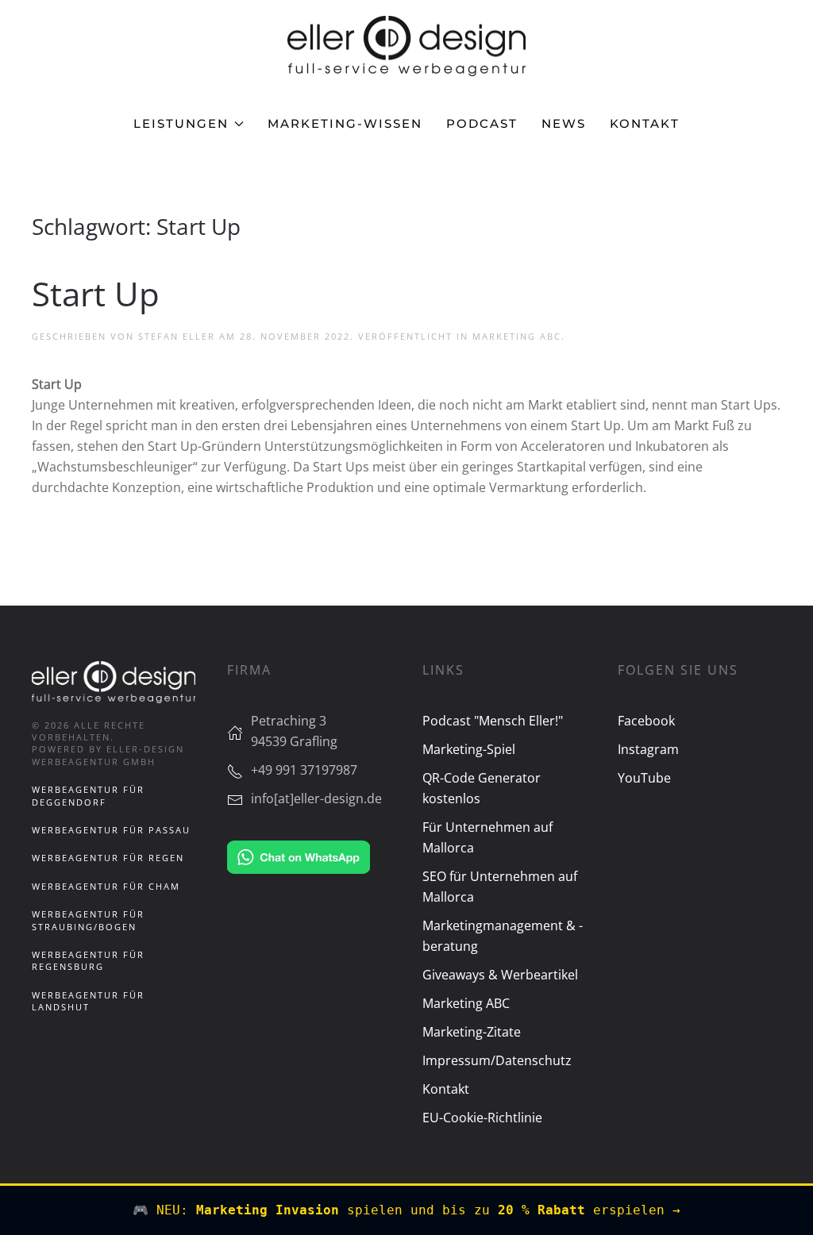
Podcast (482, 123)
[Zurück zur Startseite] (406, 46)
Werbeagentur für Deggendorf (88, 795)
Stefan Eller (176, 336)
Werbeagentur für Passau (111, 830)
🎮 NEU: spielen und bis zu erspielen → (406, 1210)
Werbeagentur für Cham (106, 886)
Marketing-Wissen (345, 123)
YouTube (644, 778)
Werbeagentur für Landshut (88, 1001)
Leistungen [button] (181, 123)
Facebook (646, 720)
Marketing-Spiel (468, 749)
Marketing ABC (516, 336)
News (563, 123)
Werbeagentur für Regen (108, 858)
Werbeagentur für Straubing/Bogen (88, 920)
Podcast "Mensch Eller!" (492, 720)
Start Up (96, 293)
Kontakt (645, 123)
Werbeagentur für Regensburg (88, 960)
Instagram (648, 749)
